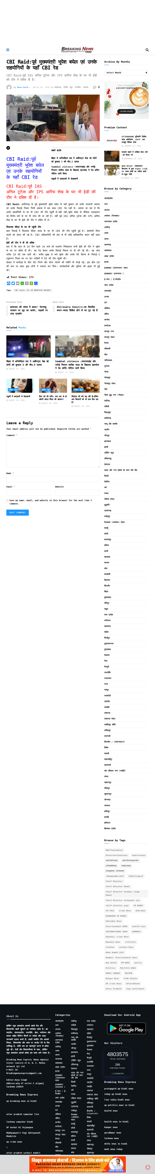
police (138, 963)
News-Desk (22, 87)
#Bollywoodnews (114, 850)
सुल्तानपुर (107, 794)
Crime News (125, 911)
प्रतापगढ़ (107, 510)
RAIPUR (128, 973)
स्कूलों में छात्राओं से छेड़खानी (64, 178)
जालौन (106, 429)
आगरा (106, 239)
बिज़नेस (107, 580)
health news (139, 926)
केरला (106, 343)
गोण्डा (106, 371)
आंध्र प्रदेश (109, 256)
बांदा (105, 568)
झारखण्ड (107, 441)
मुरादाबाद (107, 649)
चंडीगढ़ (107, 400)
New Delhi (111, 963)
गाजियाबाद (108, 360)
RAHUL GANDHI (113, 973)
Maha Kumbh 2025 (115, 952)
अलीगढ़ (107, 227)
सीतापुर (107, 788)
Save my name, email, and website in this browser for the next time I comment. (50, 502)
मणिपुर (106, 603)
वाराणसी (107, 736)
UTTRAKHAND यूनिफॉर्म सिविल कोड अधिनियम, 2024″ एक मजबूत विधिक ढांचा (134, 139)
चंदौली (106, 406)
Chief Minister (114, 881)
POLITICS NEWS (128, 968)
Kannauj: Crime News (117, 937)
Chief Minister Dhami (118, 886)
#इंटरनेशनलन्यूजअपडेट (130, 860)
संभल (106, 776)
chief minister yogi (117, 906)
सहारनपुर (107, 782)
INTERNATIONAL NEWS (117, 932)
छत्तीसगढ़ (57, 87)
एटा (105, 302)
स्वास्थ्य (107, 805)
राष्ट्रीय (85, 87)
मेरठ (105, 661)
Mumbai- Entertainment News (121, 958)
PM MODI (125, 963)
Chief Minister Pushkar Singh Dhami (123, 893)
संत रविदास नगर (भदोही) (115, 770)
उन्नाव (106, 296)
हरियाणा (107, 823)
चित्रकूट (107, 412)
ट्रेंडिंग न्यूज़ (67, 87)
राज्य (106, 684)
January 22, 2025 (132, 146)
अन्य (106, 204)
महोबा (106, 632)
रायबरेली (107, 695)
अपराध (11, 355)
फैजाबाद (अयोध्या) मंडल (114, 522)
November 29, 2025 (132, 159)
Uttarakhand (133, 984)
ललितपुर (107, 730)
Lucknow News (126, 947)
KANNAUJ (136, 932)
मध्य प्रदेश (108, 614)
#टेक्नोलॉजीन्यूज (111, 866)
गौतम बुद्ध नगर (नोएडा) (114, 395)
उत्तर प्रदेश (108, 285)
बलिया (106, 545)
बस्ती (106, 551)
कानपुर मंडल (109, 337)
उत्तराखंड (107, 291)
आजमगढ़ (107, 244)
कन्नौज (107, 319)
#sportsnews (139, 855)
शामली (106, 753)
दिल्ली (106, 476)
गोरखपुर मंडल (109, 383)
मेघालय (107, 655)
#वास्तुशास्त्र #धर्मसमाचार (115, 871)
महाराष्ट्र (107, 626)
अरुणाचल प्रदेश (110, 221)
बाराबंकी (107, 574)
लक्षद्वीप (107, 707)
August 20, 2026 (16, 400)
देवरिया (106, 481)
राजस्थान (107, 678)
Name (10, 473)
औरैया (106, 314)
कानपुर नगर (109, 331)
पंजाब (106, 493)
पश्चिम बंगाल (109, 499)
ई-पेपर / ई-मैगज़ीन (112, 279)
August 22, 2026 (16, 369)
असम (106, 233)
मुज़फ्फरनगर (109, 643)
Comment (12, 435)
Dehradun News (114, 921)
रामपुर (106, 689)
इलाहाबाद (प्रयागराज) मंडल (115, 268)
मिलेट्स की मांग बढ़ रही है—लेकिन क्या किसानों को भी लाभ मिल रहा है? (85, 399)
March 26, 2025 (41, 87)
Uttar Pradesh (114, 989)
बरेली (106, 533)
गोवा (105, 389)
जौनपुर (106, 435)
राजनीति (78, 87)
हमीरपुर (107, 811)
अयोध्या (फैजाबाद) (112, 215)
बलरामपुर (107, 539)
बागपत (106, 562)
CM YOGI (110, 911)
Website (59, 487)
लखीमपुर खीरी (109, 724)
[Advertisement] (77, 23)
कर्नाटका (107, 325)
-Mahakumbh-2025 (115, 876)
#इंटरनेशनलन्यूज (112, 860)
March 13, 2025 (131, 178)
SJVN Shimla (130, 979)
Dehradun (140, 911)
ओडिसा (107, 308)
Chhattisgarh (136, 876)
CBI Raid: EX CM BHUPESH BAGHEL (33, 290)
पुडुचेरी (106, 505)
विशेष (106, 747)
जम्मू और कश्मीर (110, 424)
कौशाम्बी (107, 348)
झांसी (106, 447)
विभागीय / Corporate (114, 742)
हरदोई (106, 817)
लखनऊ (107, 713)
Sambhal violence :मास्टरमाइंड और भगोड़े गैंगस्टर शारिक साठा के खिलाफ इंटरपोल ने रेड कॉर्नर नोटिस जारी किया (75, 170)
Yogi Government (135, 989)
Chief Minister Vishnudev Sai (123, 900)
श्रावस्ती (107, 765)
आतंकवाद (107, 250)
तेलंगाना (107, 464)
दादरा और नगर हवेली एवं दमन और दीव (120, 470)
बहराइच (107, 557)
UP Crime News (114, 984)
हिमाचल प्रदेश (110, 828)
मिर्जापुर (107, 638)
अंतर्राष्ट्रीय (108, 198)
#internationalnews (117, 855)
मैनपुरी (106, 666)
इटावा (106, 262)
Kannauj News (113, 942)
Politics (110, 968)
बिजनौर (107, 586)
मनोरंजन (107, 620)
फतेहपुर (107, 516)
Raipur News (112, 979)
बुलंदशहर (107, 597)
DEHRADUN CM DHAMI (116, 916)
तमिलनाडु (107, 458)
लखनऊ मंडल (109, 718)
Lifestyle (130, 942)
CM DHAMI (138, 906)
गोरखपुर (107, 377)
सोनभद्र (107, 799)
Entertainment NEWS (117, 926)
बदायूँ (106, 528)
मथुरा (106, 609)
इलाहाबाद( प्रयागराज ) (114, 273)
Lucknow (110, 947)
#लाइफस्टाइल (126, 866)
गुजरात (106, 366)
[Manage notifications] (147, 1167)
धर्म (105, 487)
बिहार (106, 591)
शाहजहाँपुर (108, 759)
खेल (105, 354)
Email (10, 486)
